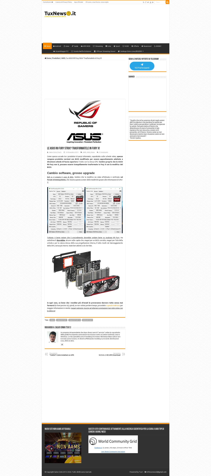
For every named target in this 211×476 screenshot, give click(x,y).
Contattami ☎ (48, 2)
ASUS (88, 152)
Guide (76, 46)
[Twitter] (148, 2)
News (49, 46)
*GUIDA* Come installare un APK (62, 354)
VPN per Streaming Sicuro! (105, 51)
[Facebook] (146, 2)
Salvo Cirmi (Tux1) (55, 152)
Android (58, 46)
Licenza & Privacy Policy (64, 2)
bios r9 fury (87, 320)
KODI (127, 46)
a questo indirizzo (113, 305)
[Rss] (144, 2)
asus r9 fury (61, 320)
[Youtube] (151, 2)
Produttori (56, 58)
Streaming (99, 46)
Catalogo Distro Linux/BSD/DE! (131, 51)
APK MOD (86, 46)
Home (48, 58)
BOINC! (158, 46)
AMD (63, 58)
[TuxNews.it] (60, 13)
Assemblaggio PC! (62, 51)
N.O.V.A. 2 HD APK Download (109, 354)
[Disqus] (85, 389)
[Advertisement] (123, 24)
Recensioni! (148, 46)
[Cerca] (167, 2)
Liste (109, 46)
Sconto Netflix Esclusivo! (82, 51)
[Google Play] (153, 2)
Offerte (136, 46)
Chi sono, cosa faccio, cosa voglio (97, 2)
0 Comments (103, 152)
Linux (67, 46)
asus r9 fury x (75, 320)
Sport (118, 46)
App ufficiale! (78, 2)
